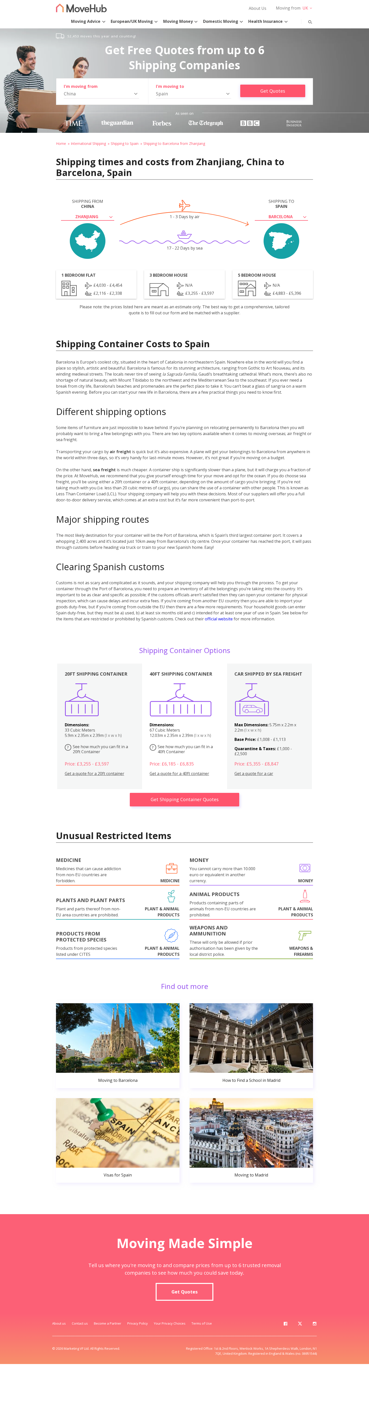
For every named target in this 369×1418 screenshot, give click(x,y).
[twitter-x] (300, 1324)
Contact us (80, 1323)
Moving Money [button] (178, 21)
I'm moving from (81, 86)
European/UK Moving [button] (132, 21)
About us (59, 1323)
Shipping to (281, 204)
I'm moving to (170, 86)
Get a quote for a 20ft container (94, 773)
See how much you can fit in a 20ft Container (97, 749)
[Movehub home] (81, 8)
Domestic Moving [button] (220, 21)
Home (61, 143)
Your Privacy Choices (170, 1323)
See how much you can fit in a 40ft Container (182, 749)
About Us (257, 8)
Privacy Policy (137, 1323)
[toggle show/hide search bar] (306, 21)
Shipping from (87, 204)
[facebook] (285, 1324)
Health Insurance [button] (265, 21)
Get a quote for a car (253, 773)
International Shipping (88, 143)
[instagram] (314, 1324)
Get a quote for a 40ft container (179, 773)
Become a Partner (107, 1323)
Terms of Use (202, 1323)
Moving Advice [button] (85, 21)
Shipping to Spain (125, 143)
